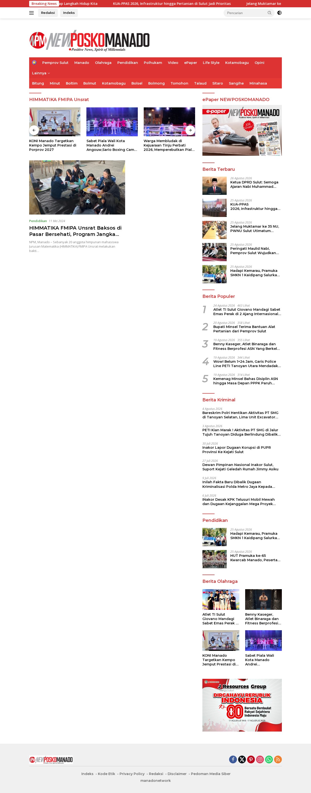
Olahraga (103, 62)
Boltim (72, 83)
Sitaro (217, 83)
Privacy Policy (132, 774)
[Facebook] (233, 760)
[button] (270, 13)
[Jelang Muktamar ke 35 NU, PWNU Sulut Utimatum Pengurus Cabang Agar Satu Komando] (214, 230)
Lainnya (39, 73)
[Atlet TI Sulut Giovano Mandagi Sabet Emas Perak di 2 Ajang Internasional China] (220, 599)
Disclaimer (177, 774)
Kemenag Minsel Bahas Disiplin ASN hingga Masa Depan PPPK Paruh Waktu (245, 381)
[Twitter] (242, 760)
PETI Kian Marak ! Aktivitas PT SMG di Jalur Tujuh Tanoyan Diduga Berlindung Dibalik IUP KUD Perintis (240, 432)
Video (173, 62)
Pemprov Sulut (55, 62)
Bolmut (89, 83)
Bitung (38, 83)
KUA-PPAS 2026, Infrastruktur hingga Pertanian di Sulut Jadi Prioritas (146, 3)
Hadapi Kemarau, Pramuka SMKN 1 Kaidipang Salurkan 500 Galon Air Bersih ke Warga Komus (254, 272)
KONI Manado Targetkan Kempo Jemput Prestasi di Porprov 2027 (52, 145)
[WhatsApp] (269, 760)
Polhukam (153, 62)
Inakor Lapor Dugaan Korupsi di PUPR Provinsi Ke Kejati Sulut (236, 449)
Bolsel (136, 83)
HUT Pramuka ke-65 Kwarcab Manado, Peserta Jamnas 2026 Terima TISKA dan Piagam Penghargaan (254, 557)
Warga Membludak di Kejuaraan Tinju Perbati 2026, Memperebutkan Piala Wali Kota (169, 145)
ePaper (190, 62)
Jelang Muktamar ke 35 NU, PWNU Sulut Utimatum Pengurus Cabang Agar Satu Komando (255, 228)
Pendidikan (127, 62)
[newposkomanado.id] (90, 40)
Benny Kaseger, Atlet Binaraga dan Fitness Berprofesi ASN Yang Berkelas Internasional (247, 346)
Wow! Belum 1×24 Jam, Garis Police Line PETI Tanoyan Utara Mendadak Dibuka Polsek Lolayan (245, 363)
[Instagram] (260, 760)
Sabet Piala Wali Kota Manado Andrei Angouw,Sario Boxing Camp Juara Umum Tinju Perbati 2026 (111, 145)
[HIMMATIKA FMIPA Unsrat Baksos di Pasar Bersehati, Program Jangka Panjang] (77, 187)
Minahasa (258, 83)
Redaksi (48, 13)
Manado (81, 62)
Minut (55, 83)
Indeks (69, 13)
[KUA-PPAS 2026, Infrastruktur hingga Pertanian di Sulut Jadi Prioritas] (214, 208)
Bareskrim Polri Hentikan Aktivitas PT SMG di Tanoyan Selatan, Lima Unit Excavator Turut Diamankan (240, 415)
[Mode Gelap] (279, 13)
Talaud (200, 83)
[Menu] (32, 13)
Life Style (211, 62)
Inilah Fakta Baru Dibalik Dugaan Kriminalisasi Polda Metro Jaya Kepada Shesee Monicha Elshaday (237, 484)
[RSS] (278, 760)
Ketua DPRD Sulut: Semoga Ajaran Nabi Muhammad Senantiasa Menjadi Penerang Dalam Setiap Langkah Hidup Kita (254, 184)
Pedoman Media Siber (211, 774)
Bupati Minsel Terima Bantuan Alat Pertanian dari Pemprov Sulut (244, 329)
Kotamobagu (237, 62)
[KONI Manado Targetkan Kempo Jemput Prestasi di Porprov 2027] (55, 121)
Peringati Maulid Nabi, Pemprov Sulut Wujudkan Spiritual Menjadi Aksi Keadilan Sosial (253, 250)
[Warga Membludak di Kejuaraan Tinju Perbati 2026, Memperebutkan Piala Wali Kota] (169, 121)
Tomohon (179, 83)
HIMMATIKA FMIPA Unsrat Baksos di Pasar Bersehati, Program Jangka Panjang (75, 234)
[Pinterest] (251, 760)
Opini (259, 62)
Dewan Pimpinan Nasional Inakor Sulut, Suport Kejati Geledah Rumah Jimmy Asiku (240, 467)
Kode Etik (106, 774)
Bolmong (156, 83)
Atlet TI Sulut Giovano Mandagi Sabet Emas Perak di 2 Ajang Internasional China (246, 311)
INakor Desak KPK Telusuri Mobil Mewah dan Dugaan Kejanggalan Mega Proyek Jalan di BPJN (238, 501)
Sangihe (236, 83)
